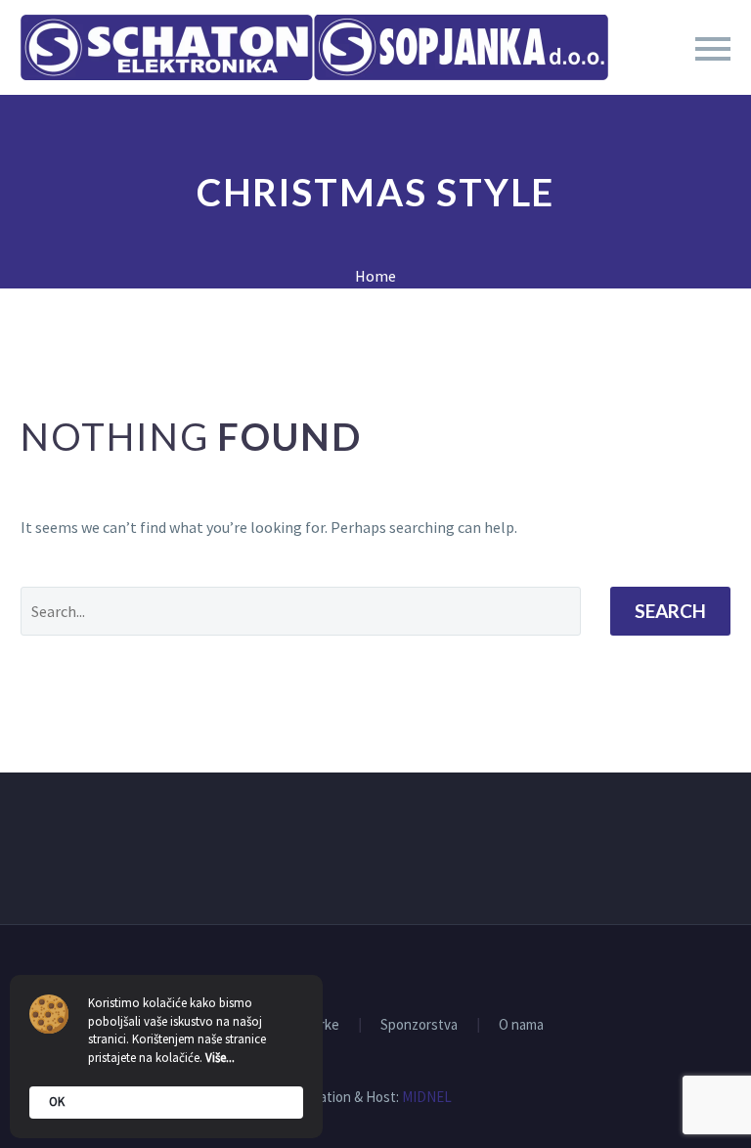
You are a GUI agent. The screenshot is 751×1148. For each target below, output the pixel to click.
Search (670, 610)
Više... (220, 1057)
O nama (521, 1025)
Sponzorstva (419, 1025)
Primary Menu (712, 49)
